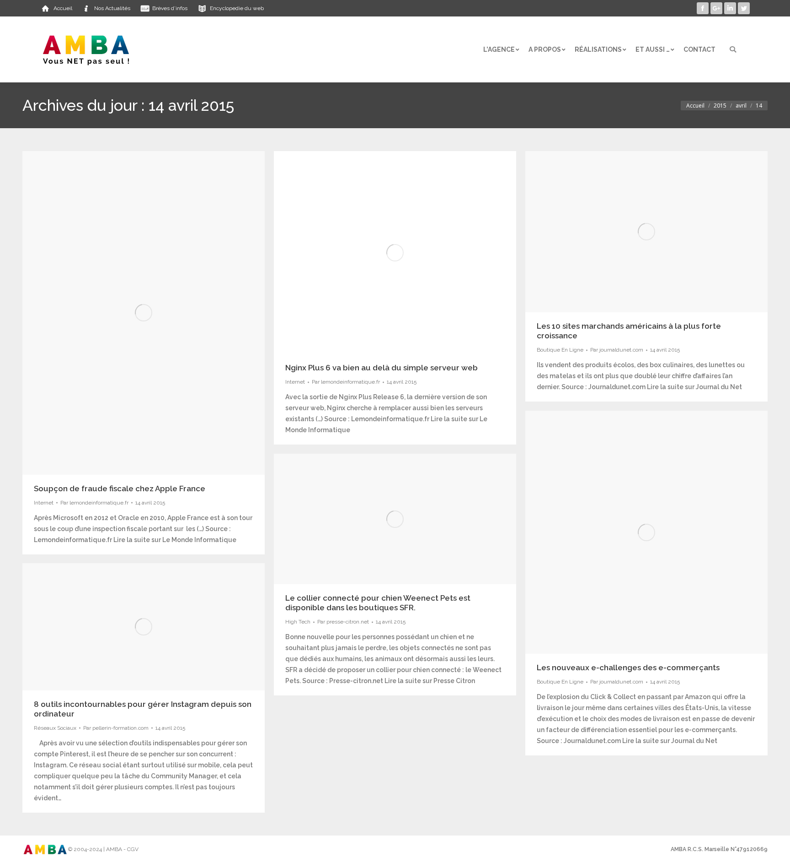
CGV (133, 849)
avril (741, 105)
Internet (43, 502)
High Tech (297, 622)
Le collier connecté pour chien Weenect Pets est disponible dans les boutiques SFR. (377, 602)
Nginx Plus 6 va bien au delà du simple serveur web (381, 367)
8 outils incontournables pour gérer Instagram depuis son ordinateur (142, 709)
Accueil (695, 105)
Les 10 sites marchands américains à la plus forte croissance (629, 330)
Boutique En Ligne (560, 350)
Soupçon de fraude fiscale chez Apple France (119, 488)
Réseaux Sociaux (55, 728)
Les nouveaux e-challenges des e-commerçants (628, 667)
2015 (720, 105)
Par (94, 502)
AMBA (114, 849)
